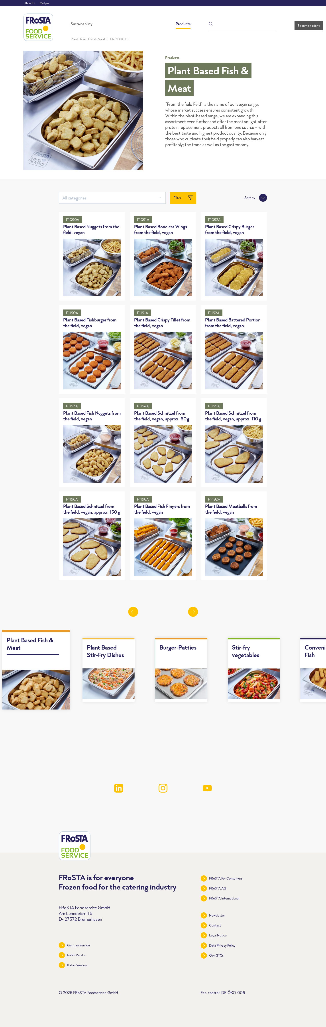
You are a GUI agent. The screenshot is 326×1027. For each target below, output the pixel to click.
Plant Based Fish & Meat (88, 39)
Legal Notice (218, 935)
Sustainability (81, 23)
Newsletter (217, 915)
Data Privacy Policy (222, 945)
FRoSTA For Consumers (225, 878)
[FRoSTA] (38, 27)
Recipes (44, 3)
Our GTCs (216, 955)
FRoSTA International (224, 898)
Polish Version (76, 955)
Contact (215, 925)
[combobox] (112, 198)
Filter (177, 197)
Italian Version (77, 965)
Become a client (308, 25)
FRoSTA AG (217, 888)
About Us (29, 3)
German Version (78, 945)
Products (183, 23)
